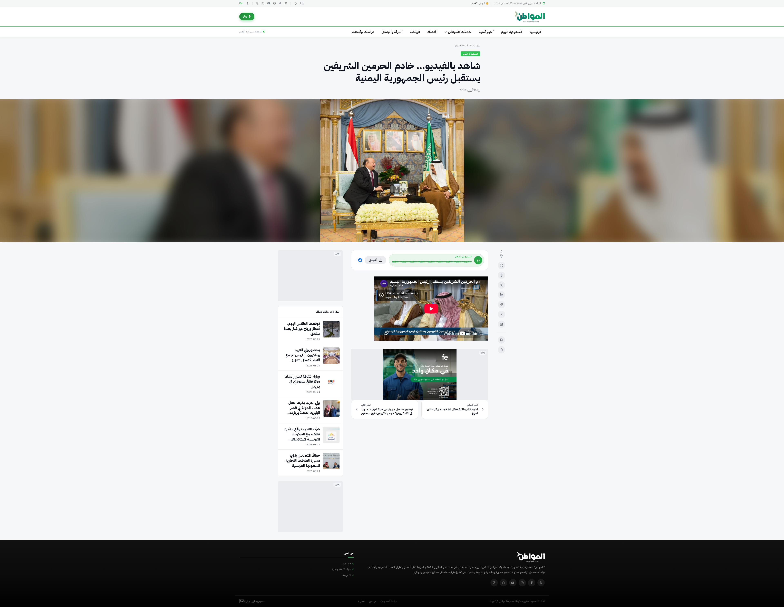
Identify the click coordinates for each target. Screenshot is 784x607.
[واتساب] (501, 265)
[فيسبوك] (280, 3)
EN (241, 3)
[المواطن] (530, 16)
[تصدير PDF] (501, 324)
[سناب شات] (263, 3)
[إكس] (501, 285)
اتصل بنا (346, 575)
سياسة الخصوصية (341, 569)
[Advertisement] (310, 275)
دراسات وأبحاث (363, 31)
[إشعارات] (295, 3)
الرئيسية (535, 31)
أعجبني (373, 260)
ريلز (245, 16)
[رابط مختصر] (501, 314)
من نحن (347, 563)
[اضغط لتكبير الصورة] (392, 170)
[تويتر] (285, 3)
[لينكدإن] (501, 295)
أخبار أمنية (486, 31)
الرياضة (415, 31)
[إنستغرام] (274, 3)
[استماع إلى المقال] (501, 349)
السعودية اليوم (511, 31)
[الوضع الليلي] (247, 3)
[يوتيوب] (268, 3)
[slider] (432, 262)
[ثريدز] (257, 3)
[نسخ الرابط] (501, 304)
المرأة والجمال (391, 31)
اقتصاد (432, 31)
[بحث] (301, 3)
